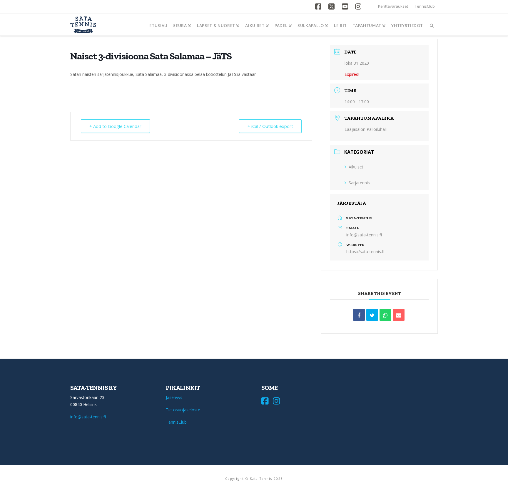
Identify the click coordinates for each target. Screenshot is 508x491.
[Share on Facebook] (359, 315)
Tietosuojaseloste (183, 409)
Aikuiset (356, 167)
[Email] (399, 315)
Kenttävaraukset (393, 6)
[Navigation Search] (432, 25)
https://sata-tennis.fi (365, 251)
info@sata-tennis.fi (364, 235)
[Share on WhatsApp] (385, 315)
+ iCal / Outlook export (270, 126)
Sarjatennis (359, 183)
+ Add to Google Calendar (115, 126)
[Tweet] (372, 315)
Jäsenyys (174, 397)
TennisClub (425, 6)
